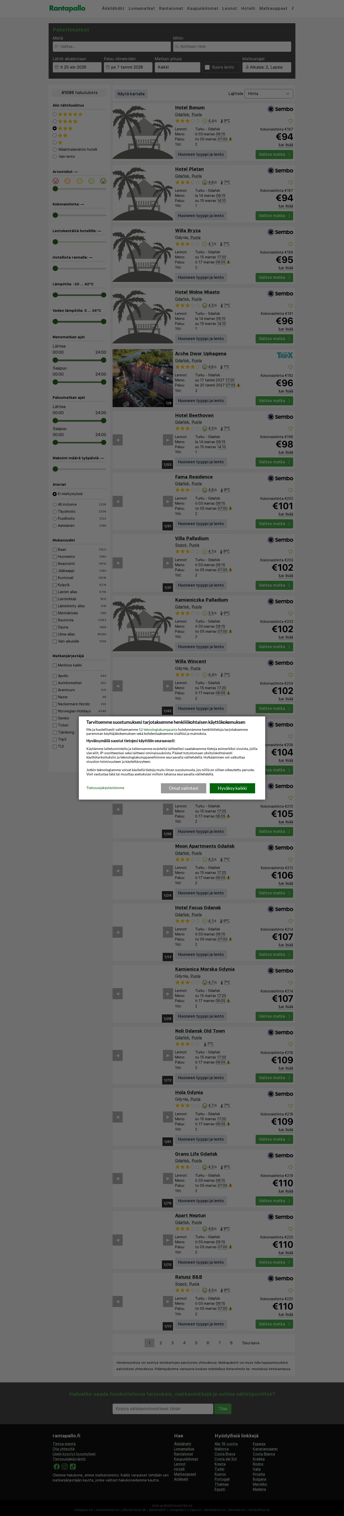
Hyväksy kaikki (232, 788)
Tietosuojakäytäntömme (105, 788)
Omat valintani (183, 788)
